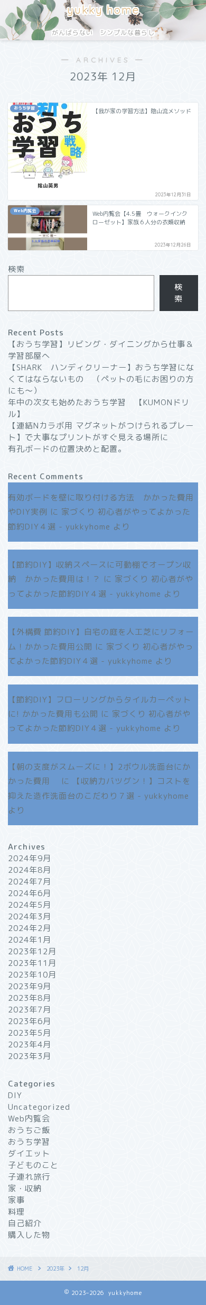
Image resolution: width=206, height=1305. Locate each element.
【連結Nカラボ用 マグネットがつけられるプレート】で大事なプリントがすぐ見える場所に (101, 431)
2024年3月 (29, 916)
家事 (16, 1200)
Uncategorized (39, 1106)
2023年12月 (32, 951)
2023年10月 (32, 974)
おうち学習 (29, 1141)
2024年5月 (29, 904)
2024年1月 (29, 939)
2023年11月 (32, 963)
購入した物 (29, 1234)
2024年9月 (29, 858)
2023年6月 (29, 1021)
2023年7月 (29, 1009)
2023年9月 (29, 986)
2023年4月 (29, 1044)
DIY (15, 1095)
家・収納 (25, 1188)
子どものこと (33, 1165)
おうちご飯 (29, 1130)
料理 (16, 1211)
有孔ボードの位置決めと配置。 (67, 448)
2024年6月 (29, 893)
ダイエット (29, 1153)
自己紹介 (25, 1223)
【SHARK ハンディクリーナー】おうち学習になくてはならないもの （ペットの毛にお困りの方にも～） (101, 379)
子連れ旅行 (29, 1176)
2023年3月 (29, 1056)
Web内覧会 (29, 1118)
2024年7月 (29, 881)
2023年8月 (29, 997)
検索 (16, 269)
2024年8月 (29, 869)
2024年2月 (29, 928)
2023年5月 (29, 1032)
